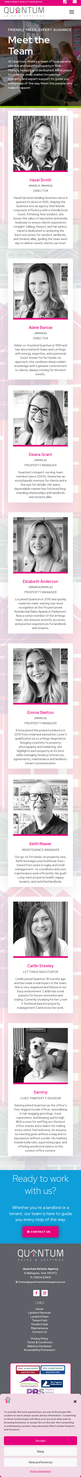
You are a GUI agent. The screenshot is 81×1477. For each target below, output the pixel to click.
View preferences (40, 1462)
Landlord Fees (39, 1316)
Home (39, 1309)
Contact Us (39, 1332)
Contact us (40, 1231)
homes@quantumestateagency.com (42, 1282)
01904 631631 (42, 1277)
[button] (75, 1402)
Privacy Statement (40, 1471)
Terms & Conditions (39, 1342)
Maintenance (39, 1328)
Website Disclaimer (39, 1346)
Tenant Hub (39, 1320)
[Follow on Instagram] (44, 1293)
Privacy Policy (39, 1338)
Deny (40, 1451)
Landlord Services (39, 1312)
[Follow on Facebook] (36, 1293)
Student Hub (39, 1324)
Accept (41, 1441)
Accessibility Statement (39, 1350)
